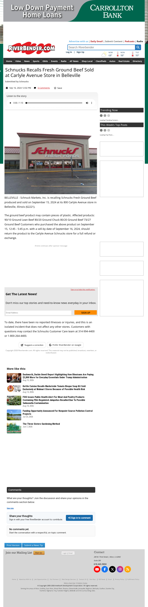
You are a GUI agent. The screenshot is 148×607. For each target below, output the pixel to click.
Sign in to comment (80, 517)
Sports (36, 61)
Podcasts (129, 41)
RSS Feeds (102, 579)
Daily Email (96, 41)
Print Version (13, 545)
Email (71, 553)
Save (59, 87)
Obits (45, 61)
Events (54, 61)
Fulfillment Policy (133, 579)
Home (9, 61)
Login (65, 553)
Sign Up (80, 52)
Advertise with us (78, 41)
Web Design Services (69, 579)
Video (18, 61)
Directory (137, 61)
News (27, 61)
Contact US (82, 579)
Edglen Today (82, 583)
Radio (140, 41)
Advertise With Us (25, 579)
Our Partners (54, 579)
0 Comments (44, 87)
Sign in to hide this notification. (83, 289)
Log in (69, 52)
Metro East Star (69, 583)
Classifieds (101, 61)
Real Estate (124, 61)
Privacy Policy (119, 579)
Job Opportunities (40, 579)
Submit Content (114, 41)
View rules (10, 508)
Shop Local (87, 61)
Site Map (92, 579)
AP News (74, 61)
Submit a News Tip (33, 545)
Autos (112, 61)
